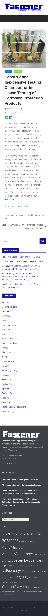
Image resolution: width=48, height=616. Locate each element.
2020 (4, 534)
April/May (10, 547)
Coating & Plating (9, 307)
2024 (36, 534)
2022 (19, 534)
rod (13, 592)
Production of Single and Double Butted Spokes (25, 217)
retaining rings (6, 592)
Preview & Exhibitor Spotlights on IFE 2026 (21, 257)
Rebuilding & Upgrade (11, 370)
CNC (5, 561)
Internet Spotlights (10, 343)
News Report (8, 361)
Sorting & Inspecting (11, 384)
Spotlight (6, 389)
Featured (18, 71)
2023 (8, 112)
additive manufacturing (26, 541)
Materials (41, 578)
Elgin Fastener (32, 566)
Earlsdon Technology (21, 566)
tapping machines (31, 592)
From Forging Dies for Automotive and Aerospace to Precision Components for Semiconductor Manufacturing (20, 276)
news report (13, 582)
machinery (33, 578)
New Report (5, 582)
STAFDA (16, 592)
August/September (17, 554)
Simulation (6, 379)
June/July (20, 577)
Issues (5, 348)
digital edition (8, 565)
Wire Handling (8, 411)
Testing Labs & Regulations (14, 407)
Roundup (6, 375)
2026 (14, 541)
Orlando (34, 587)
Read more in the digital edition (18, 206)
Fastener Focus (9, 329)
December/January (17, 112)
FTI (24, 109)
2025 (6, 541)
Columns (6, 311)
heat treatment (37, 571)
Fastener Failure (9, 325)
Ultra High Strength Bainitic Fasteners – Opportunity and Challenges (22, 227)
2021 (11, 534)
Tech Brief (6, 402)
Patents (5, 366)
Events (5, 320)
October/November (17, 587)
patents (40, 587)
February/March (18, 571)
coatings (10, 561)
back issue (39, 554)
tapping (22, 592)
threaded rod (6, 595)
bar (3, 561)
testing (40, 592)
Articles (8, 71)
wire (11, 595)
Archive (20, 548)
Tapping (5, 398)
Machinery (6, 352)
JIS (11, 578)
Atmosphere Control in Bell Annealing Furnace (22, 261)
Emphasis (6, 316)
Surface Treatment (10, 393)
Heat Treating (8, 338)
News (4, 357)
